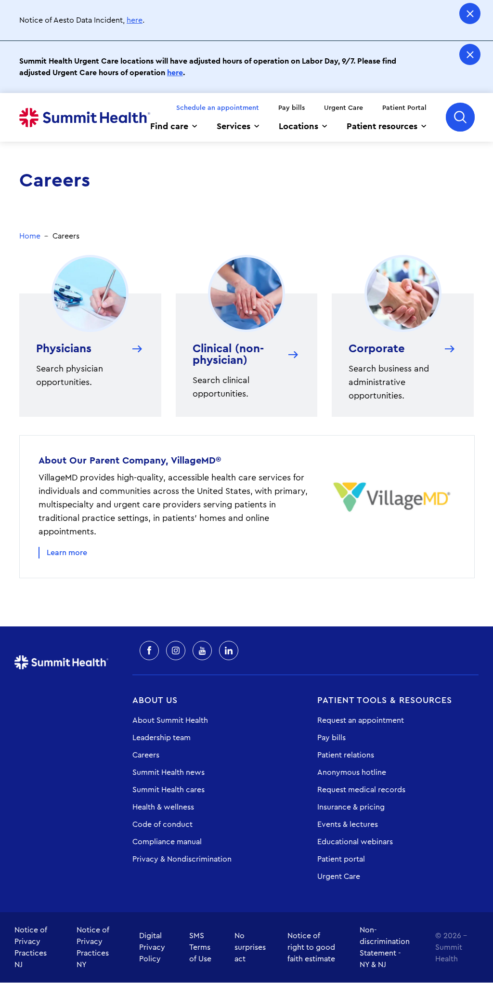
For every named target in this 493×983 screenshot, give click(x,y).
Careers (145, 755)
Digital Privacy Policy (152, 947)
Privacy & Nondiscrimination (182, 859)
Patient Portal (404, 108)
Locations (298, 126)
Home (84, 117)
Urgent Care (343, 108)
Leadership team (161, 738)
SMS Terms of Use (200, 947)
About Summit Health (170, 720)
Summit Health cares (168, 790)
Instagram (175, 650)
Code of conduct (162, 824)
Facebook (149, 650)
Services (233, 126)
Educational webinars (355, 842)
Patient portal (341, 859)
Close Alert (469, 13)
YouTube (202, 650)
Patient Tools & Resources (384, 700)
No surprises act (250, 947)
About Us (155, 700)
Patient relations (345, 755)
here (135, 20)
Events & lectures (347, 824)
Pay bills (291, 108)
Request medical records (361, 790)
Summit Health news (168, 772)
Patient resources (382, 126)
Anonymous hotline (351, 772)
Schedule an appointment (217, 108)
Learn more (67, 553)
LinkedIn (228, 650)
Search (460, 117)
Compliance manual (167, 842)
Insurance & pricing (351, 807)
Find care (169, 126)
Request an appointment (360, 720)
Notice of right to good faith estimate (311, 947)
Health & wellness (163, 807)
